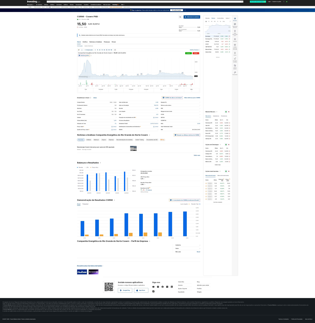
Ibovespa (207, 36)
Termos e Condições (283, 319)
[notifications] (284, 1)
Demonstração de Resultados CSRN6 (95, 200)
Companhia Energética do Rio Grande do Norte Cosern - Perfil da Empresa (112, 241)
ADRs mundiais (64, 7)
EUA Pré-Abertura (56, 7)
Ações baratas (127, 7)
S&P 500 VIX (208, 46)
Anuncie (180, 285)
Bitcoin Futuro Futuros (210, 49)
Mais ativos (208, 116)
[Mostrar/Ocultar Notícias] (115, 50)
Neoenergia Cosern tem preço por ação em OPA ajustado (95, 147)
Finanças (107, 42)
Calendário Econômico (96, 4)
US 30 (206, 44)
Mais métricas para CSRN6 (192, 97)
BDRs (77, 7)
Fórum (114, 42)
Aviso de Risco (308, 319)
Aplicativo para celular (203, 285)
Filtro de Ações (106, 4)
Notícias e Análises (95, 42)
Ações (29, 7)
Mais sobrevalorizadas (223, 175)
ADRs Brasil (72, 7)
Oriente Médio (97, 7)
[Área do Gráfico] (82, 50)
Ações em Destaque (212, 144)
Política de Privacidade (296, 319)
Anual (78, 204)
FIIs (81, 7)
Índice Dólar (208, 52)
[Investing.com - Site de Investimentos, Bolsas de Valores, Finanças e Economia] (33, 1)
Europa (90, 7)
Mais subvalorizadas (210, 175)
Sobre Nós (181, 282)
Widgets (199, 292)
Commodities (220, 18)
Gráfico (85, 42)
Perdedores (224, 116)
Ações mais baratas (211, 171)
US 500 (207, 41)
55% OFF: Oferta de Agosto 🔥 (258, 1)
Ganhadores (216, 116)
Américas (85, 7)
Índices (213, 18)
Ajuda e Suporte (182, 288)
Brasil (43, 7)
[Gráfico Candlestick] (79, 50)
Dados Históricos (89, 46)
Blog (198, 282)
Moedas (207, 18)
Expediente (181, 292)
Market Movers (210, 112)
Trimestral (85, 204)
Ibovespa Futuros (209, 38)
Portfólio (199, 288)
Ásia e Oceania (104, 7)
